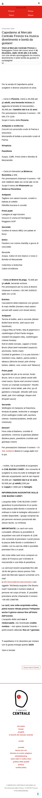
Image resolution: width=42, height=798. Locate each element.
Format (21, 729)
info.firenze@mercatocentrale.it (18, 582)
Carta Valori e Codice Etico (21, 759)
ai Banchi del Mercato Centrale (21, 735)
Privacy (21, 764)
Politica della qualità (21, 762)
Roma (30, 11)
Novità (21, 741)
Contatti (21, 747)
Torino (11, 15)
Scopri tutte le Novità (31, 667)
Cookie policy (21, 767)
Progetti (21, 732)
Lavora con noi (21, 750)
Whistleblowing (21, 756)
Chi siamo (21, 726)
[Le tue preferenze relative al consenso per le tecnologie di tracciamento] (38, 794)
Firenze (11, 11)
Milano (30, 15)
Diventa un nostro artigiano (21, 753)
